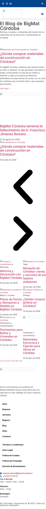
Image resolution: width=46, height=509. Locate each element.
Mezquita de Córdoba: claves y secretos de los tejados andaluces (34, 275)
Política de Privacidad (12, 461)
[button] (42, 3)
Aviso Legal (7, 450)
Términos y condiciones (12, 445)
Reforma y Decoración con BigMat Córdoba (11, 274)
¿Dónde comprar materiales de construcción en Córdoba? (22, 58)
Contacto (6, 436)
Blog (4, 426)
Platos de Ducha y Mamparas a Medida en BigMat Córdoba (11, 304)
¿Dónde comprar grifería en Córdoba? (34, 303)
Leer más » (5, 88)
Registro (6, 420)
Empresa (6, 409)
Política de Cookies (11, 455)
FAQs (4, 431)
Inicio (4, 404)
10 (16, 361)
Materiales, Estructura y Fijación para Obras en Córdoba (31, 346)
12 (21, 361)
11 (19, 361)
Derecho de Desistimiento (13, 466)
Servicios (6, 415)
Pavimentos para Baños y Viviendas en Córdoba (11, 335)
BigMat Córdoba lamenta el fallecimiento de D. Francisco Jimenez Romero (22, 130)
